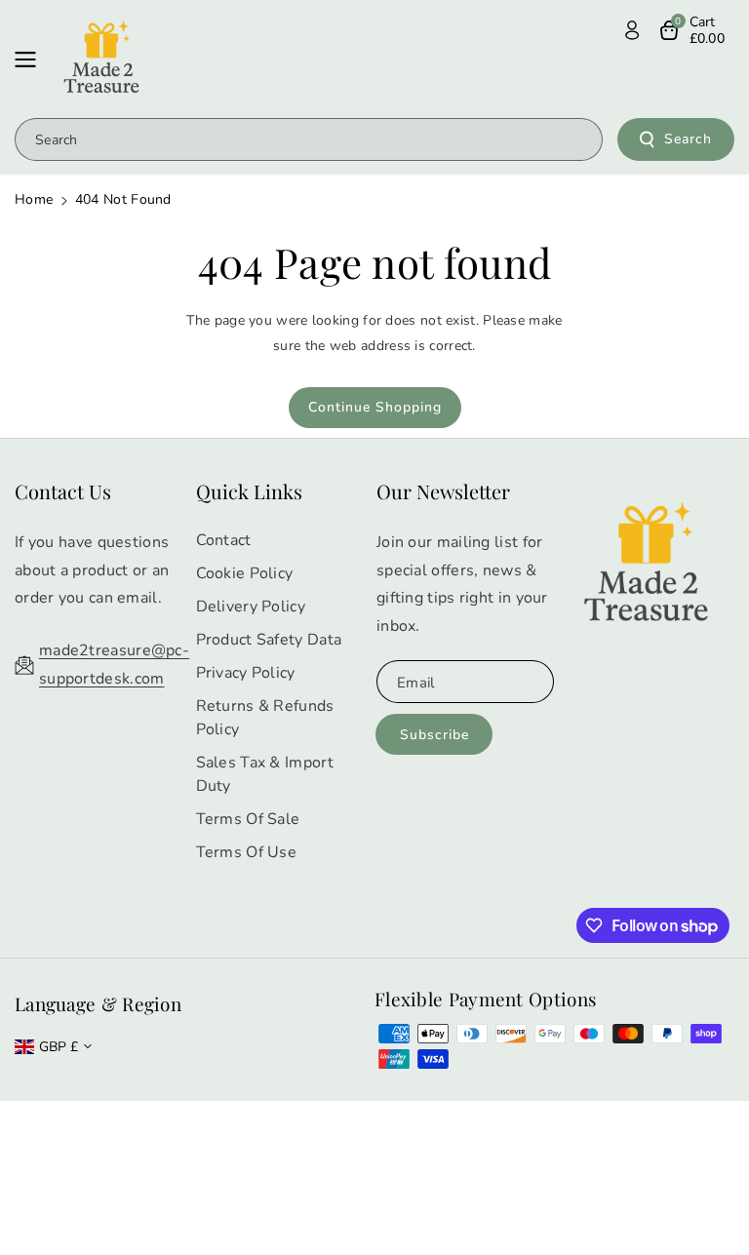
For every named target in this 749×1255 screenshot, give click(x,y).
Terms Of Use (246, 852)
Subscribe (434, 735)
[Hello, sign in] (632, 30)
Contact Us (63, 491)
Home (34, 199)
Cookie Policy (245, 573)
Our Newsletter (443, 491)
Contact (224, 540)
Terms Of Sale (248, 819)
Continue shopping (375, 407)
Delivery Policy (251, 606)
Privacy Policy (246, 673)
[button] (31, 59)
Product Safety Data (269, 639)
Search (688, 139)
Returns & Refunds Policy (265, 717)
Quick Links (249, 491)
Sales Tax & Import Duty (265, 774)
